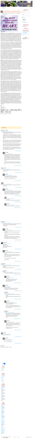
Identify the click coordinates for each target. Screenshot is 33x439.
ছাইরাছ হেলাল (5, 242)
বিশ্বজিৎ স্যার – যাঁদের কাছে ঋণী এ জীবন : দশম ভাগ (11, 111)
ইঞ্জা (3, 182)
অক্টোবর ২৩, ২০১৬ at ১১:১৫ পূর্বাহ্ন (8, 251)
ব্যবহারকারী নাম (24, 11)
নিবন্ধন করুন (24, 21)
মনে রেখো (24, 17)
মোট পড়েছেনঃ (2, 113)
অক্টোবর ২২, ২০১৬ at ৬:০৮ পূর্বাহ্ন (8, 190)
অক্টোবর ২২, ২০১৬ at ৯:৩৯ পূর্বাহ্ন (6, 243)
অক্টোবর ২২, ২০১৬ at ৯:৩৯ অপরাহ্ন (8, 272)
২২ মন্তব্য (6, 14)
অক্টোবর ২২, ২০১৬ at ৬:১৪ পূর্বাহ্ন (8, 230)
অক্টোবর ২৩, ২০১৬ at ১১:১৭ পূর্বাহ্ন (8, 286)
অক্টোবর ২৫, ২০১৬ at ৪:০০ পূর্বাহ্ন (9, 302)
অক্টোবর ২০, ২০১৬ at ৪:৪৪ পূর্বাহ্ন (6, 131)
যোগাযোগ (18, 437)
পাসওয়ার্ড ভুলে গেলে (25, 22)
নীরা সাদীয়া (4, 332)
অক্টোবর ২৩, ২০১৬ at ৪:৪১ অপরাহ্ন (10, 293)
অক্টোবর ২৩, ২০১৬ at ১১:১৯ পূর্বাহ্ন (9, 277)
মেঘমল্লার (3, 381)
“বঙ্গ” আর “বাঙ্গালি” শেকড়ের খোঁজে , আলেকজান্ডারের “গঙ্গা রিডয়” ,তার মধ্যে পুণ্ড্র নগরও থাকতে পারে (3, 421)
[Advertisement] (11, 120)
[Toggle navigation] (31, 8)
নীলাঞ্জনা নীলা (4, 13)
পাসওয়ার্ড (23, 14)
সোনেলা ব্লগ (3, 7)
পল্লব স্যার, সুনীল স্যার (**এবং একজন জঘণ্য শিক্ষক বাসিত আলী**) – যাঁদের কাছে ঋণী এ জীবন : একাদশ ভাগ (12, 12)
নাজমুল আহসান (2, 408)
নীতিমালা (15, 437)
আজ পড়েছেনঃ (8, 113)
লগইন (8, 347)
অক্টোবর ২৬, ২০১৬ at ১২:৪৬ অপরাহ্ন (10, 312)
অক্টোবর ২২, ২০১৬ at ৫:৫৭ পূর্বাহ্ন (8, 153)
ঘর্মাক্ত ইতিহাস (3, 375)
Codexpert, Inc (30, 437)
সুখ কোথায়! (3, 380)
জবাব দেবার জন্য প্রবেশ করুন (18, 150)
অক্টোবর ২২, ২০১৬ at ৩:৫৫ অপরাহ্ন (10, 198)
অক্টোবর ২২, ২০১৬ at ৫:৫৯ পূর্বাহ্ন (8, 175)
